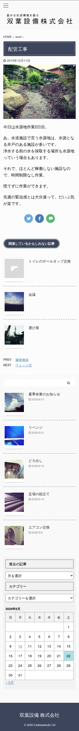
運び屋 (34, 327)
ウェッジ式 (23, 365)
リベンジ (36, 427)
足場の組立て (39, 493)
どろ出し (36, 460)
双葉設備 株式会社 (39, 714)
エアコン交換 (39, 527)
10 (20, 646)
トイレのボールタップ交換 (50, 261)
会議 (32, 294)
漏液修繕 (22, 359)
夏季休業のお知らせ (44, 393)
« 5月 (9, 682)
